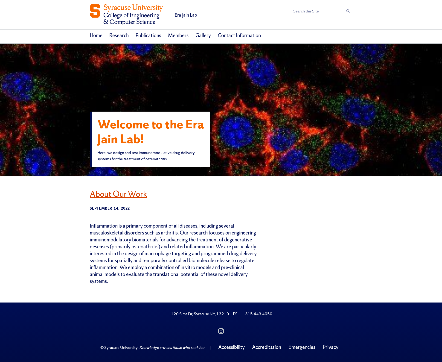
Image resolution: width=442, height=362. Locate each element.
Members (178, 35)
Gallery (203, 35)
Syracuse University (121, 347)
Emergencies (301, 347)
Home (96, 35)
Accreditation (266, 347)
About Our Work (118, 194)
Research (119, 35)
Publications (148, 35)
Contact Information (239, 35)
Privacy (330, 347)
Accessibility (231, 347)
